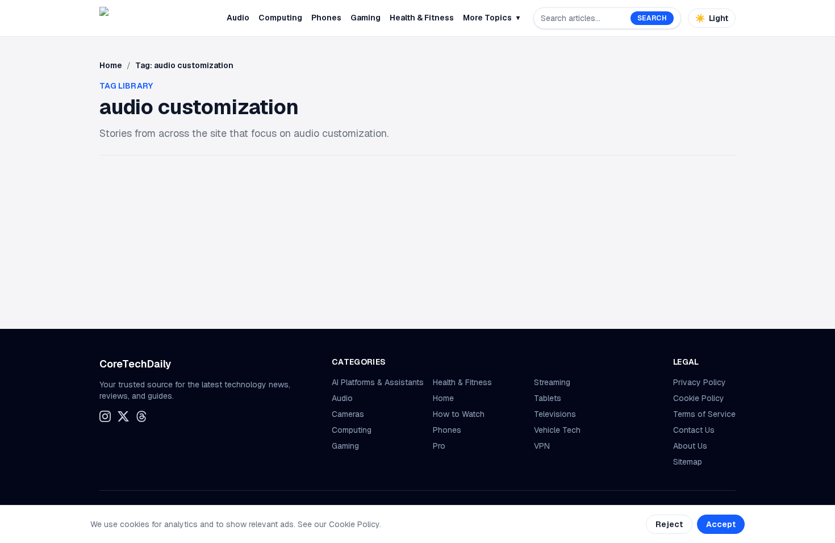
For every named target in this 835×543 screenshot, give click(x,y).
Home (110, 65)
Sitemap (687, 462)
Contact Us (694, 430)
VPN (542, 446)
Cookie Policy (698, 398)
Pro (439, 446)
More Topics (491, 17)
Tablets (547, 398)
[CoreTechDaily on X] (123, 416)
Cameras (348, 414)
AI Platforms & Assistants (378, 382)
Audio (238, 17)
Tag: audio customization (184, 65)
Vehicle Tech (557, 430)
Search (652, 18)
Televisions (555, 414)
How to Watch (459, 414)
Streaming (552, 382)
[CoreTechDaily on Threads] (141, 416)
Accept (721, 524)
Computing (280, 17)
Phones (326, 17)
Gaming (365, 17)
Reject (669, 524)
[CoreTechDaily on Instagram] (105, 416)
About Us (690, 446)
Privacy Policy (699, 382)
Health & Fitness (422, 17)
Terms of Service (704, 414)
